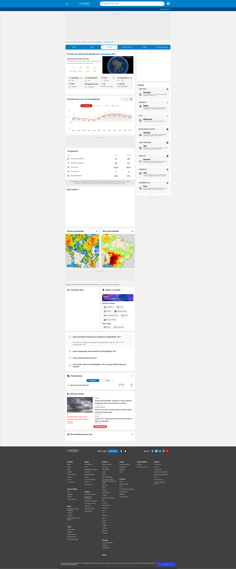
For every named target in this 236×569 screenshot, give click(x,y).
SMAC (121, 481)
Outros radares (71, 534)
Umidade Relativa (121, 311)
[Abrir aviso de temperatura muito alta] (81, 78)
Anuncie (156, 467)
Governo (104, 495)
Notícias (104, 462)
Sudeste (104, 503)
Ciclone (104, 520)
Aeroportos (93, 380)
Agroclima (105, 467)
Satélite (108, 327)
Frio (103, 513)
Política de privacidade (71, 564)
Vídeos (104, 555)
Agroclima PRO (123, 484)
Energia (104, 490)
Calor (103, 518)
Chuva (121, 307)
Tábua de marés (89, 508)
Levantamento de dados (126, 489)
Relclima (69, 513)
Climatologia (88, 511)
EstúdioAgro (105, 547)
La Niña (104, 525)
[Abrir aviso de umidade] (131, 78)
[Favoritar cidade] (117, 54)
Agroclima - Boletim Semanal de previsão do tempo (109, 481)
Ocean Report (123, 491)
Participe (139, 464)
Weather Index (123, 496)
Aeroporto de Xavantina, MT (79, 385)
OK (166, 564)
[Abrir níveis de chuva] (113, 78)
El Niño (104, 523)
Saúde (104, 472)
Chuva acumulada (72, 539)
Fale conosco (158, 469)
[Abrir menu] (66, 4)
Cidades (107, 380)
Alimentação (106, 469)
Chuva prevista (71, 537)
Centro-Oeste (106, 505)
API (120, 486)
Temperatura (109, 307)
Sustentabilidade (107, 477)
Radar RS (105, 530)
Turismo (104, 528)
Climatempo (113, 451)
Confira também (142, 462)
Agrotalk (104, 545)
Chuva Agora (120, 327)
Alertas (104, 474)
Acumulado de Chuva (112, 315)
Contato (156, 462)
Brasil (69, 464)
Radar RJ (70, 532)
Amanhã (109, 47)
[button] (165, 9)
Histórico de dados (162, 47)
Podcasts (70, 515)
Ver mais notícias (100, 426)
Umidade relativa (90, 474)
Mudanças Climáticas (108, 498)
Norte (103, 510)
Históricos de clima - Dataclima (73, 509)
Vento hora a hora (90, 503)
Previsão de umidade (91, 501)
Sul (103, 500)
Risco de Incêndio (111, 319)
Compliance (157, 464)
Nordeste (104, 508)
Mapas (87, 462)
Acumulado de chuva (91, 469)
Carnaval (104, 533)
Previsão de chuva (90, 494)
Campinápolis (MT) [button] (107, 54)
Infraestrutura (106, 492)
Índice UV (87, 506)
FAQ (155, 477)
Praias (69, 479)
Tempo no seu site (142, 467)
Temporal (105, 515)
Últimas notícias (107, 464)
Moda (103, 487)
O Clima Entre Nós (107, 542)
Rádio (121, 472)
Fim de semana (127, 47)
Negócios (105, 485)
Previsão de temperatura (88, 497)
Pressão (108, 311)
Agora (74, 47)
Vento (125, 315)
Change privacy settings (161, 474)
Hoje (91, 47)
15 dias (144, 47)
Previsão (70, 462)
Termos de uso (158, 479)
